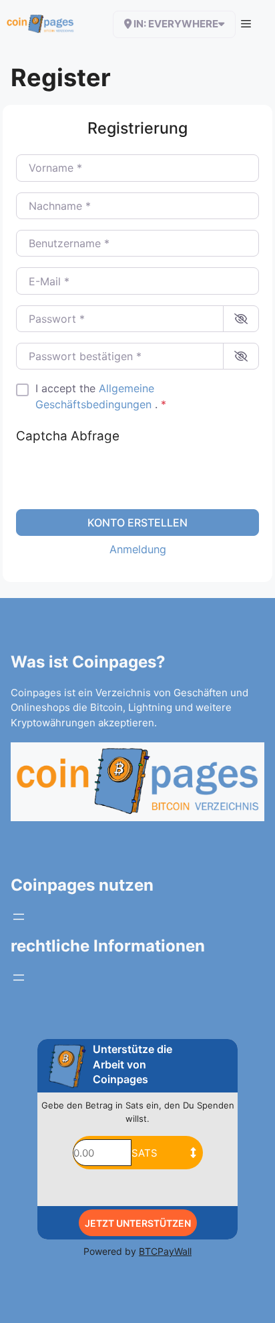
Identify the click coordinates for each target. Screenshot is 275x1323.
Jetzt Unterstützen (138, 1223)
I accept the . (100, 396)
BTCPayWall (165, 1251)
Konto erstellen (137, 522)
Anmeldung (137, 549)
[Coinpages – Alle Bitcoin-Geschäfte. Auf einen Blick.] (40, 24)
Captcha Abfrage (67, 436)
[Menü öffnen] (19, 917)
